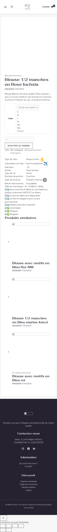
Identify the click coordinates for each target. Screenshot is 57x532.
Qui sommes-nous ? (28, 463)
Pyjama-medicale (28, 481)
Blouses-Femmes (13, 75)
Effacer (20, 131)
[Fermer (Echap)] (3, 526)
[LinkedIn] (34, 448)
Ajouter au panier (19, 145)
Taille (10, 118)
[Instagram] (23, 448)
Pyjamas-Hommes (28, 484)
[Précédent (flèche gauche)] (3, 530)
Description (15, 153)
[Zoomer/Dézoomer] (21, 526)
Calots (28, 490)
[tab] (31, 153)
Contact (28, 466)
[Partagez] (9, 526)
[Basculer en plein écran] (15, 526)
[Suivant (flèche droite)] (9, 530)
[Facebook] (28, 448)
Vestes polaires (28, 487)
